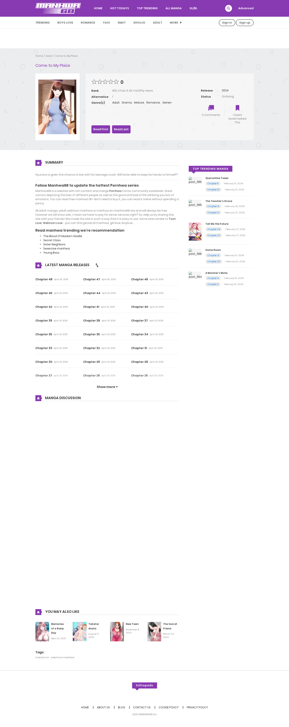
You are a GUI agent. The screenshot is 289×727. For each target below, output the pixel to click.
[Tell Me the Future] (195, 231)
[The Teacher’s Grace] (195, 203)
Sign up (244, 23)
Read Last (121, 129)
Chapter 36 (43, 334)
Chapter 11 (212, 183)
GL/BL (193, 8)
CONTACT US (142, 707)
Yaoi (106, 23)
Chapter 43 (139, 293)
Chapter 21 (213, 255)
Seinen (167, 103)
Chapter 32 (91, 348)
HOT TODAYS (119, 8)
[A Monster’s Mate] (195, 275)
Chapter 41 (91, 307)
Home (39, 56)
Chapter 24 (213, 229)
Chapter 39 (43, 321)
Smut (122, 23)
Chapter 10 (213, 189)
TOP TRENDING (147, 8)
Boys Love (65, 23)
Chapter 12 (213, 212)
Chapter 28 (139, 362)
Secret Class (52, 240)
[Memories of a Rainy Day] (42, 631)
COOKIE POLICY (169, 707)
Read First (100, 129)
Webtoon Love (53, 223)
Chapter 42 (43, 307)
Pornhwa (115, 191)
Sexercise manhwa (56, 248)
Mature (139, 103)
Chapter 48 (43, 279)
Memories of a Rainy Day (57, 628)
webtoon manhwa (62, 657)
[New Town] (117, 631)
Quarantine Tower (217, 178)
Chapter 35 (91, 334)
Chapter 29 (91, 362)
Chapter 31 (139, 348)
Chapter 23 (213, 235)
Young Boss (51, 253)
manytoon (42, 657)
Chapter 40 (139, 307)
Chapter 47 (91, 279)
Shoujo (139, 23)
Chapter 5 (212, 284)
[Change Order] (97, 265)
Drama (127, 103)
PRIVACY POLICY (197, 707)
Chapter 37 (139, 321)
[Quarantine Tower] (195, 180)
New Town (132, 624)
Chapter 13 (213, 206)
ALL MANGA (174, 8)
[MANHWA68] (58, 8)
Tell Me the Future (216, 224)
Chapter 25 (139, 376)
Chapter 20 (213, 261)
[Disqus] (107, 457)
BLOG (121, 707)
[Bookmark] (237, 108)
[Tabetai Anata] (80, 631)
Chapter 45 (43, 293)
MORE (174, 23)
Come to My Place (66, 56)
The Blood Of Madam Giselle (62, 236)
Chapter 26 (91, 376)
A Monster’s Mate (216, 273)
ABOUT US (103, 707)
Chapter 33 (43, 348)
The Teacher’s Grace (218, 201)
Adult (157, 23)
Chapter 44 (91, 293)
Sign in (227, 23)
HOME (98, 8)
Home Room (213, 250)
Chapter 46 (139, 279)
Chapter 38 (91, 321)
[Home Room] (195, 252)
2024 (225, 90)
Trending (42, 23)
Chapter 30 (43, 362)
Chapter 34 (139, 334)
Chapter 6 (213, 278)
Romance (88, 23)
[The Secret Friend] (154, 631)
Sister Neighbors (54, 244)
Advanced (246, 8)
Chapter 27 (43, 376)
